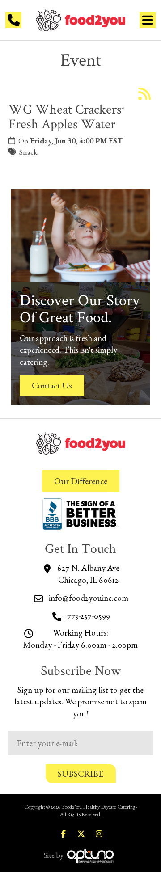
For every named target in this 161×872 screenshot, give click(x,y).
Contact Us (52, 385)
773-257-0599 (88, 615)
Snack (28, 152)
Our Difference (80, 481)
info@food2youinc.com (88, 597)
